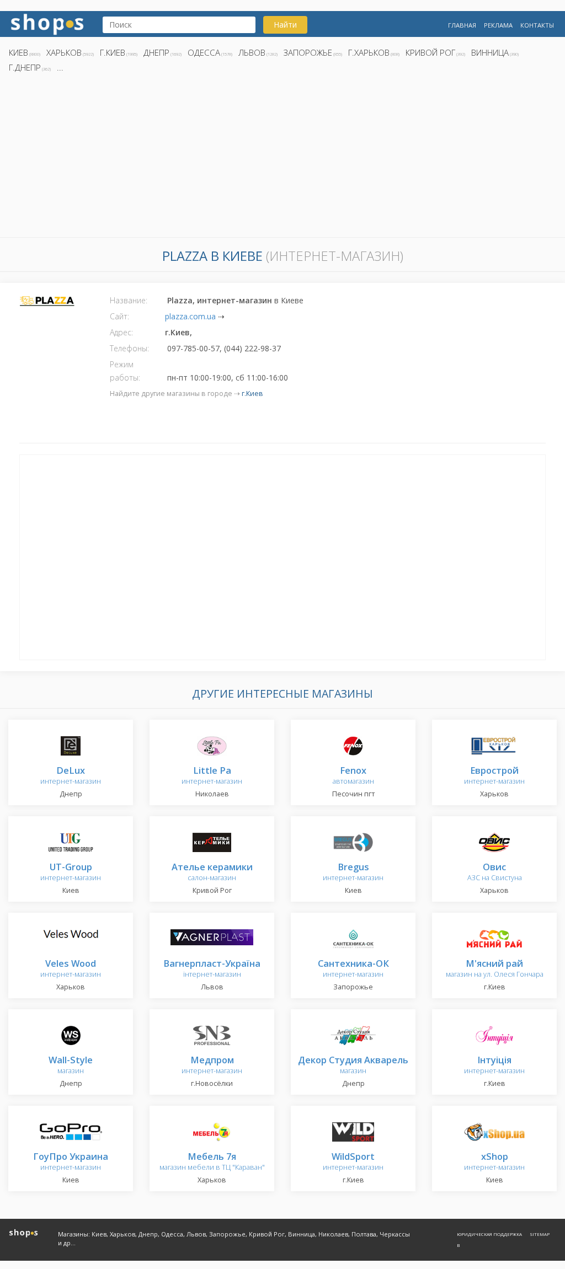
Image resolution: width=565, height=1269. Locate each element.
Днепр (156, 52)
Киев (18, 52)
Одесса (204, 52)
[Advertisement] (282, 158)
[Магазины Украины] (47, 23)
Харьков (64, 52)
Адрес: (121, 332)
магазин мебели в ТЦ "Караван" (212, 1162)
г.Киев (112, 52)
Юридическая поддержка (489, 1234)
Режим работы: (125, 371)
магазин (71, 1065)
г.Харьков (369, 52)
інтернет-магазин (211, 969)
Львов (251, 52)
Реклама (498, 25)
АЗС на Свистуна (494, 872)
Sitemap (540, 1234)
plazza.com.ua (190, 316)
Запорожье (308, 52)
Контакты (537, 25)
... (60, 67)
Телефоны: (129, 348)
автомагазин (353, 776)
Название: (128, 300)
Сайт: (119, 316)
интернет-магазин (70, 776)
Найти (285, 24)
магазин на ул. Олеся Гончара (494, 969)
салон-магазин (212, 872)
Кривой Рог (430, 52)
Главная (462, 25)
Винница (490, 52)
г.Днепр (25, 67)
